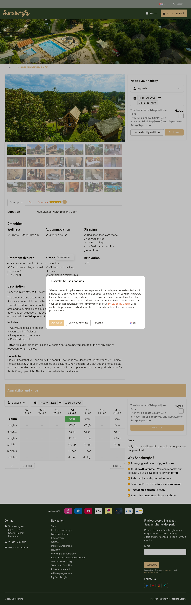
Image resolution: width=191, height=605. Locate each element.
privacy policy (115, 303)
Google (126, 303)
